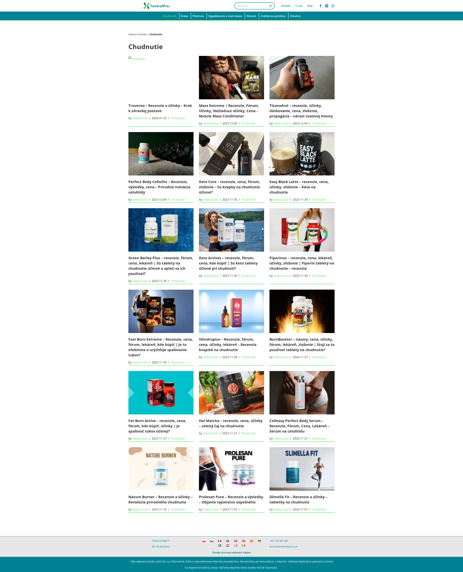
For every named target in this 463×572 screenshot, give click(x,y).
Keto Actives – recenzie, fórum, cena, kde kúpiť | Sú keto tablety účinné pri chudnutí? (228, 263)
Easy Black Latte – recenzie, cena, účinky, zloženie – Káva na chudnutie (299, 187)
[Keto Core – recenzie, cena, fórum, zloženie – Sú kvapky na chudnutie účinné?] (231, 153)
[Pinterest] (326, 6)
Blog (310, 5)
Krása (184, 16)
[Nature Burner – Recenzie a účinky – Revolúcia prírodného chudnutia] (161, 469)
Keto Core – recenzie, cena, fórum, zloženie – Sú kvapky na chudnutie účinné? (229, 187)
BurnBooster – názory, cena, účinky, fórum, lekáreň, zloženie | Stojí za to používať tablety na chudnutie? (301, 344)
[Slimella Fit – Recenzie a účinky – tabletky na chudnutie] (302, 469)
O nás (298, 5)
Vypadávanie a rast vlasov (225, 16)
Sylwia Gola (140, 118)
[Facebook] (320, 6)
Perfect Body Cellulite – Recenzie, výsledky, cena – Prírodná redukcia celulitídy (159, 187)
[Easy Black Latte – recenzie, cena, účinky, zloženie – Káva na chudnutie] (302, 153)
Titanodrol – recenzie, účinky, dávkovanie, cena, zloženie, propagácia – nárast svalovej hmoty (301, 110)
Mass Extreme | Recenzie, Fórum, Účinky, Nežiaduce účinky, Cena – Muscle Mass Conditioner (229, 110)
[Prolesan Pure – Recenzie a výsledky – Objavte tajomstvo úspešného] (231, 469)
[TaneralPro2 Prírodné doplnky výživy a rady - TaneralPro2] (157, 5)
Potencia (198, 16)
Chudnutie (169, 16)
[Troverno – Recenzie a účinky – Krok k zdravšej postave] (161, 77)
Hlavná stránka (137, 34)
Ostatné (295, 16)
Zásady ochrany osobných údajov (231, 552)
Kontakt (285, 5)
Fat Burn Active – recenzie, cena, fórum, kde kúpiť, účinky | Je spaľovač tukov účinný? (157, 426)
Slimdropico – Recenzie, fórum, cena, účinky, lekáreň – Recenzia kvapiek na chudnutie (227, 344)
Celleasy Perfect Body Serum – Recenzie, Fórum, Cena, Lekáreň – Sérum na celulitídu (299, 426)
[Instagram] (333, 6)
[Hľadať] (271, 5)
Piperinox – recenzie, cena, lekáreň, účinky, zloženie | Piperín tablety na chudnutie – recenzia (301, 263)
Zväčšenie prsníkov (273, 16)
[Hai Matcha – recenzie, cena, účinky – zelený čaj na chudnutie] (231, 392)
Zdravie (251, 16)
